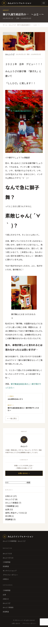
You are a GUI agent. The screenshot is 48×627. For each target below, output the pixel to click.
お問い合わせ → (24, 473)
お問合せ (6, 579)
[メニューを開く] (43, 3)
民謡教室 (9, 519)
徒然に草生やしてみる (14, 512)
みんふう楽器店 (11, 502)
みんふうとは (7, 553)
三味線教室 (10, 506)
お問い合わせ (16, 623)
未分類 (8, 516)
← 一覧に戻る (12, 418)
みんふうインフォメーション (18, 536)
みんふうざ (10, 54)
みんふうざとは (8, 558)
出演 (7, 509)
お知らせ (9, 496)
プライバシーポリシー (10, 575)
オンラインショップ (9, 571)
